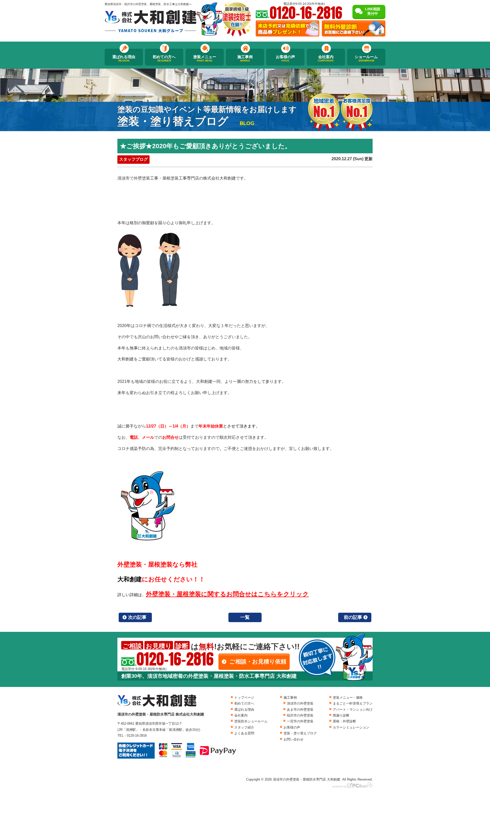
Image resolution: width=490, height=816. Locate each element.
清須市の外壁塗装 (300, 703)
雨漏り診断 (341, 715)
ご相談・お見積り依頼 (257, 661)
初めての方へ (164, 58)
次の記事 (137, 617)
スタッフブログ (133, 159)
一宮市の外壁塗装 (300, 721)
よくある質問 (244, 733)
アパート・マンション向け (353, 709)
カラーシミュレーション (351, 727)
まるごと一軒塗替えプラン (353, 703)
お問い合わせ (293, 739)
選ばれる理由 (123, 58)
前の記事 (353, 617)
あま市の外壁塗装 (300, 709)
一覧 (245, 617)
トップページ (244, 697)
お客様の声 (285, 58)
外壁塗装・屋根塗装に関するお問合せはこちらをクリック (227, 594)
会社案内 (326, 58)
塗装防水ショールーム (250, 721)
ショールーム (366, 58)
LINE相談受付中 (372, 11)
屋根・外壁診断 (344, 721)
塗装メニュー (204, 58)
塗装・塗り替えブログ (300, 733)
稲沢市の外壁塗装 (300, 715)
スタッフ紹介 (244, 727)
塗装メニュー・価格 (348, 697)
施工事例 (245, 58)
